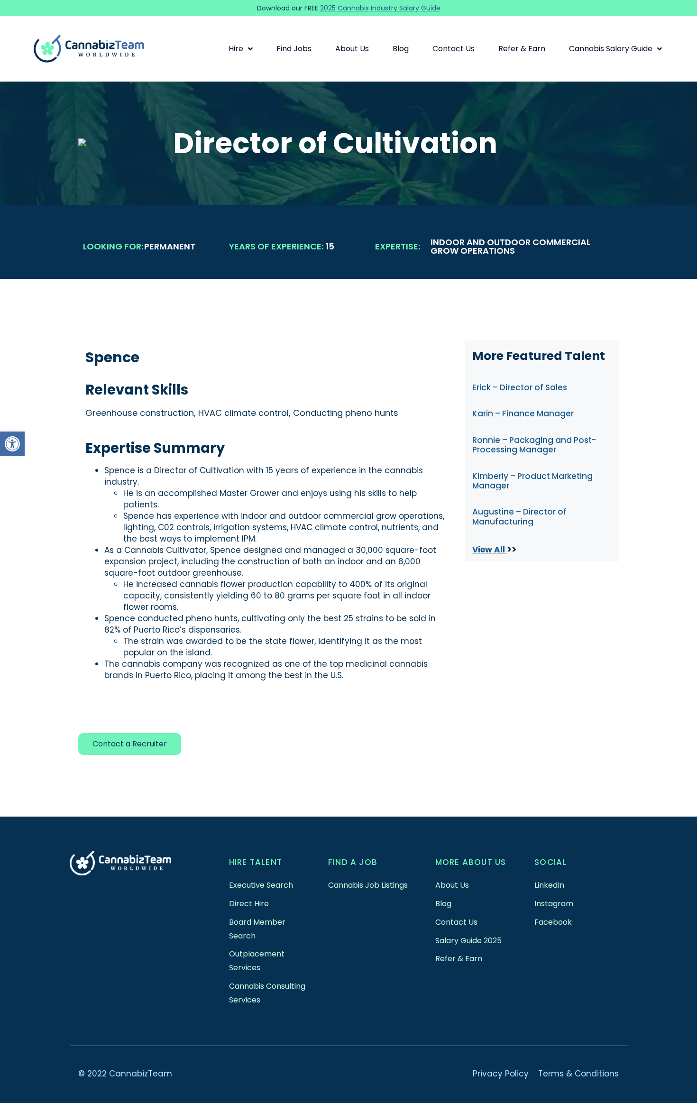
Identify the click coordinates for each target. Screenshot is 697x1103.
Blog (401, 48)
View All (489, 549)
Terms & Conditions (578, 1073)
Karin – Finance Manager (523, 413)
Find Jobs (294, 48)
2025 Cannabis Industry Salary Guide (380, 8)
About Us (352, 48)
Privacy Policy (501, 1073)
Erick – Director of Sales (519, 387)
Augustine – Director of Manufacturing (519, 516)
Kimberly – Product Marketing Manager (532, 480)
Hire (236, 48)
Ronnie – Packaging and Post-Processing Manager (534, 444)
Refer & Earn (521, 48)
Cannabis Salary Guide (610, 48)
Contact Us (453, 48)
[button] (12, 444)
